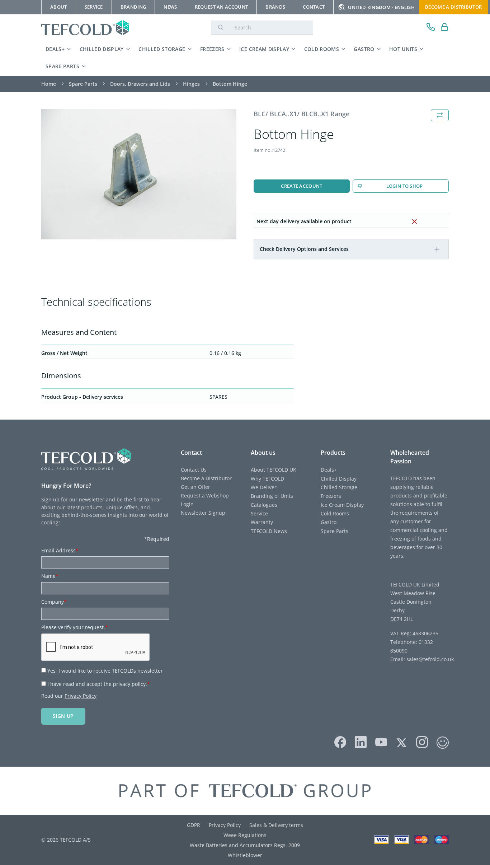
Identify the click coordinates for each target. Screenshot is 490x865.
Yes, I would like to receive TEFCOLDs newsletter (105, 670)
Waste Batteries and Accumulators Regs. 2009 (245, 845)
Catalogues (264, 504)
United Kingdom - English (381, 7)
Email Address (60, 550)
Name (49, 575)
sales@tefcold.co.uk (429, 659)
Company (54, 601)
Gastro (364, 49)
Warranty (262, 522)
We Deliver (264, 487)
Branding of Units (272, 495)
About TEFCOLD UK (273, 469)
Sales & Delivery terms (276, 825)
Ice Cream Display (264, 49)
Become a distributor (453, 7)
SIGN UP (63, 715)
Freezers (212, 49)
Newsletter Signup (203, 512)
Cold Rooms (321, 49)
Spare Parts (62, 66)
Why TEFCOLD (267, 478)
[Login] (444, 28)
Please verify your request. (74, 627)
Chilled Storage (161, 49)
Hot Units (403, 49)
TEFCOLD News (269, 531)
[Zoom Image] (138, 174)
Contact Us (194, 469)
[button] (437, 249)
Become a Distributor (206, 478)
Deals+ (55, 49)
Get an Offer (195, 486)
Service (259, 513)
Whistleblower (245, 855)
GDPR (193, 825)
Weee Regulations (245, 835)
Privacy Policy (80, 695)
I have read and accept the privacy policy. (98, 684)
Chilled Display (102, 49)
